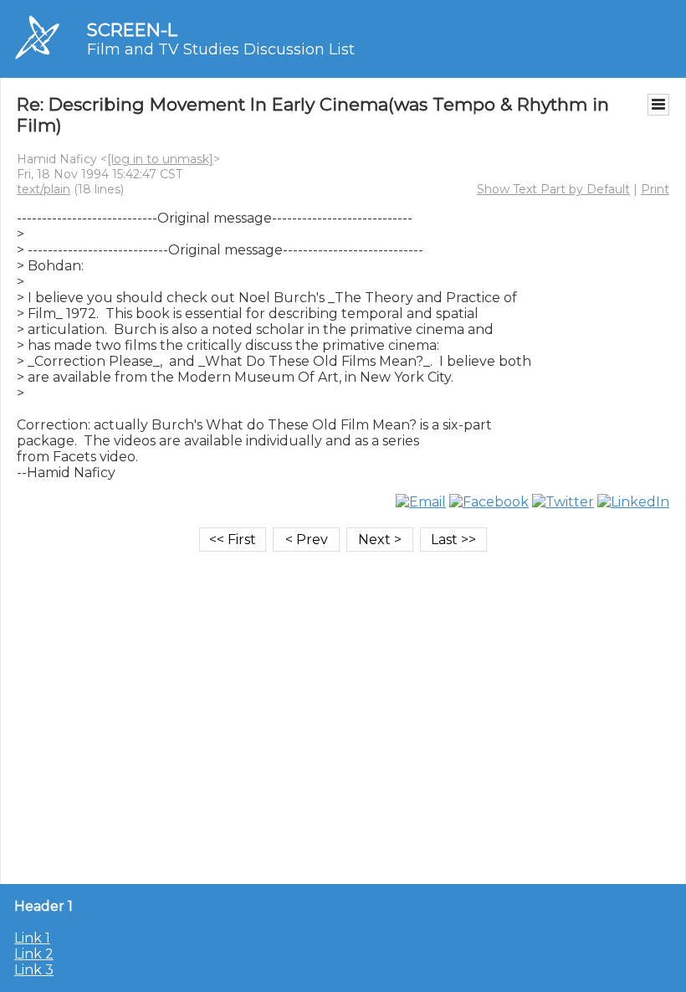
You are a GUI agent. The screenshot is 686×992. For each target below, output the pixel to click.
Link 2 (34, 954)
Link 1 (32, 938)
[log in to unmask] (160, 159)
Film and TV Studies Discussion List (221, 49)
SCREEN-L (132, 29)
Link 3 (34, 970)
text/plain (43, 189)
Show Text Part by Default (553, 189)
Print (655, 189)
